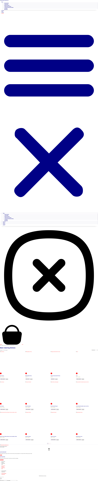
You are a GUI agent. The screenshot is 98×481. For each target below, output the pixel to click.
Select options (3, 409)
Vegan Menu (6, 4)
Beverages (6, 9)
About (2, 11)
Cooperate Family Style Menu (8, 7)
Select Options (79, 409)
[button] (49, 113)
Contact (3, 12)
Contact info (3, 463)
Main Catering (7, 214)
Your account (3, 461)
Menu (4, 213)
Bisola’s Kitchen (6, 5)
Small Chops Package (7, 6)
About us (3, 462)
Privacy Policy (3, 474)
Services (3, 10)
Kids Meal (5, 8)
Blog (2, 464)
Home (1, 345)
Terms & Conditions (4, 473)
